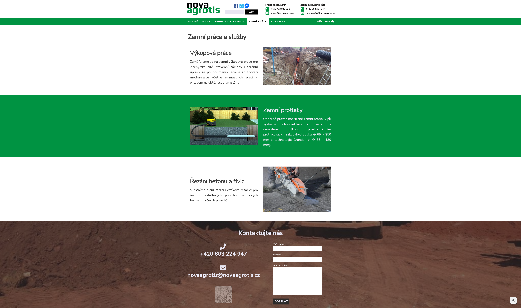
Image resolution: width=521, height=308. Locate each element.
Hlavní (193, 21)
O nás (206, 21)
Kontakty (278, 21)
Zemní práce (258, 21)
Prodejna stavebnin (230, 21)
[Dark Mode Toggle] (513, 300)
